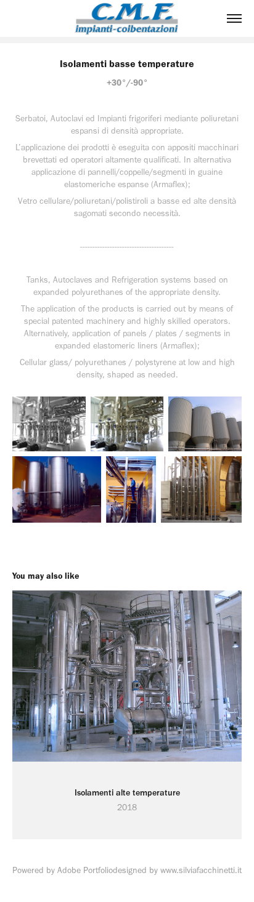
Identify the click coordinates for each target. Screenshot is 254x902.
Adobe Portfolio (85, 870)
